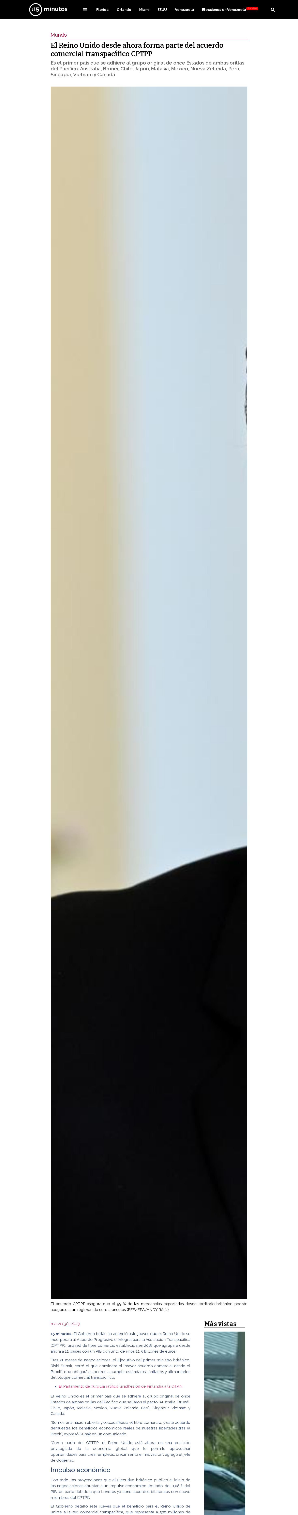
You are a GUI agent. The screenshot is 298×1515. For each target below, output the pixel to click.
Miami (144, 9)
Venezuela (184, 9)
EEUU (162, 9)
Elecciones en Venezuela (229, 9)
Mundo (59, 35)
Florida (102, 9)
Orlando (124, 9)
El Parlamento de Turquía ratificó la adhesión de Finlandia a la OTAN (120, 1386)
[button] (84, 9)
